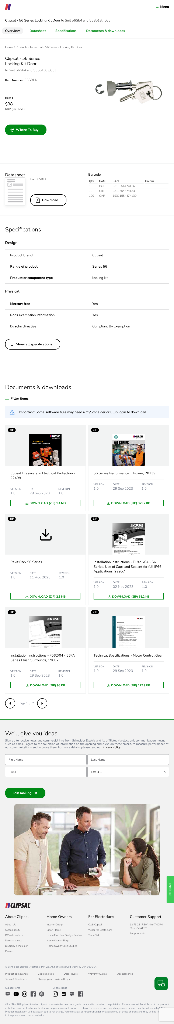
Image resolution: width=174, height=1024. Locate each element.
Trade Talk (94, 935)
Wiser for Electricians (100, 930)
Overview (12, 31)
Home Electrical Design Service (64, 935)
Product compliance (16, 973)
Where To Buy (27, 130)
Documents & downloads (105, 31)
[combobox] (128, 772)
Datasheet (37, 31)
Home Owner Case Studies (62, 946)
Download (50, 200)
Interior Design (55, 924)
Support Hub (137, 933)
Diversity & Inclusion (16, 946)
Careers (9, 951)
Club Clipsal (95, 924)
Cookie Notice (46, 973)
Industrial (36, 47)
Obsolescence (125, 973)
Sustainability (12, 930)
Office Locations (14, 935)
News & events (13, 940)
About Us (10, 924)
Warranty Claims (97, 973)
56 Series (51, 47)
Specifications (66, 31)
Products (22, 47)
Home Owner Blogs (58, 940)
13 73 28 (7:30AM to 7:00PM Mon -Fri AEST (146, 926)
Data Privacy (71, 973)
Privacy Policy (111, 747)
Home (9, 47)
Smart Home (54, 930)
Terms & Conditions (16, 979)
